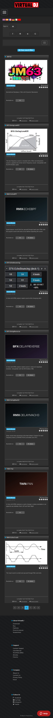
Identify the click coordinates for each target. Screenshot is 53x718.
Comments (24, 120)
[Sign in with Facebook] (12, 34)
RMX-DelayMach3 (13, 400)
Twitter (16, 704)
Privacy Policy (17, 677)
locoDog (45, 85)
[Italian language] (16, 19)
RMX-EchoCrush (12, 537)
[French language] (10, 19)
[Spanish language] (7, 19)
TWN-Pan (10, 469)
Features (16, 628)
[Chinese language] (19, 19)
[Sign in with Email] (12, 26)
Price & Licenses (18, 630)
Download (16, 624)
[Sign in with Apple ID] (27, 34)
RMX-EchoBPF (12, 194)
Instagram (17, 702)
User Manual (17, 650)
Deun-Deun (44, 154)
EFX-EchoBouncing (13, 263)
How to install (34, 120)
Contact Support (18, 648)
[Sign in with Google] (35, 34)
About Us (16, 673)
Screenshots (17, 632)
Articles (15, 655)
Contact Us (16, 675)
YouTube (17, 700)
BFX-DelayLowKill (13, 125)
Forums (15, 657)
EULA (15, 679)
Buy (14, 626)
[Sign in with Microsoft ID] (20, 34)
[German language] (13, 19)
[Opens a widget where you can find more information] (44, 714)
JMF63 (9, 57)
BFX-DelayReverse (13, 331)
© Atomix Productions (26, 716)
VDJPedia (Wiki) (18, 653)
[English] (3, 19)
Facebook (17, 698)
